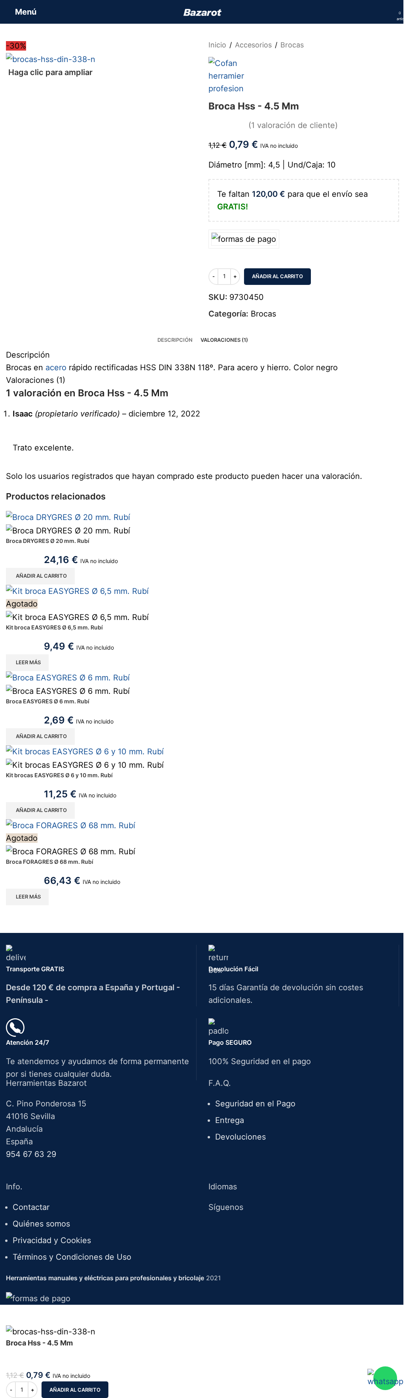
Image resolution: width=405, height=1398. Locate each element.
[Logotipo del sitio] (202, 12)
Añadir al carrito (277, 276)
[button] (40, 576)
